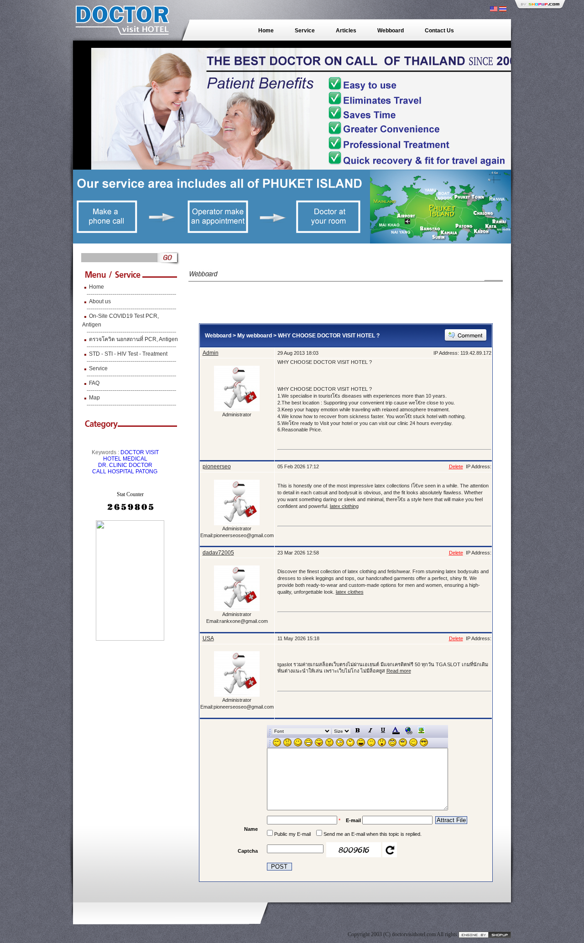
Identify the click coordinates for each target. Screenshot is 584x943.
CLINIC (118, 465)
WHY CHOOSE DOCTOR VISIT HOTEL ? (329, 335)
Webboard (390, 30)
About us (100, 301)
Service (305, 30)
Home (266, 30)
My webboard (254, 335)
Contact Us (439, 30)
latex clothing (344, 506)
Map (94, 397)
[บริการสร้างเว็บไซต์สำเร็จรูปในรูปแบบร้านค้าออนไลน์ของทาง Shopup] (485, 934)
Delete (456, 466)
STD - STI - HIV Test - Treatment (128, 354)
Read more (398, 671)
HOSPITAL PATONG (132, 471)
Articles (346, 30)
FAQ (94, 383)
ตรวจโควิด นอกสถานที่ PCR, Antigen (133, 339)
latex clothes (350, 592)
